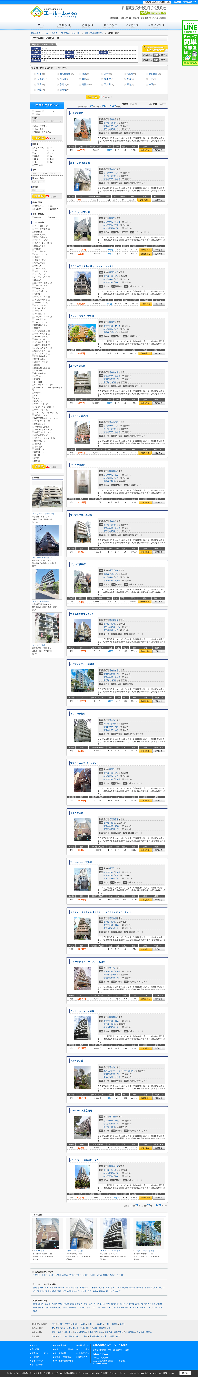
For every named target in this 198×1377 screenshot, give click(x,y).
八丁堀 (154, 1308)
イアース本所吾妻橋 (41, 601)
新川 (108, 1328)
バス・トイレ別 (42, 353)
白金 (63, 1328)
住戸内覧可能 (41, 435)
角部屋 (38, 461)
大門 (152, 79)
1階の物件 (39, 447)
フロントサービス (43, 429)
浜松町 (114, 123)
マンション (49, 111)
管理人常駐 (40, 263)
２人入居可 (40, 251)
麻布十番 (148, 1288)
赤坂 (112, 1288)
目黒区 (92, 1275)
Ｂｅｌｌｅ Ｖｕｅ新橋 (82, 1011)
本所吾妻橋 (67, 74)
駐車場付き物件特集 (63, 1357)
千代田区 (37, 1275)
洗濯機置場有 (41, 336)
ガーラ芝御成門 (78, 465)
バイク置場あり (42, 331)
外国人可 (39, 280)
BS (36, 398)
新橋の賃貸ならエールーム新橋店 (110, 1345)
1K (51, 148)
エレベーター (41, 322)
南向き (38, 458)
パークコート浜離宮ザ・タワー (85, 1160)
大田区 (99, 1275)
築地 (47, 1308)
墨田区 (72, 1275)
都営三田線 (108, 126)
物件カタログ (37, 1365)
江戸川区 (120, 1275)
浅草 (85, 74)
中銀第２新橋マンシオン (82, 614)
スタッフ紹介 (83, 1349)
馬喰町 (72, 1336)
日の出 (117, 1077)
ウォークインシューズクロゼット (47, 388)
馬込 (41, 89)
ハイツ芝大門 (76, 113)
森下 (118, 1336)
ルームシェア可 (42, 285)
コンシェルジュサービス (45, 438)
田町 (47, 1288)
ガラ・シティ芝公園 (80, 163)
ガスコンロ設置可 (43, 283)
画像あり (38, 217)
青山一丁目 (44, 1291)
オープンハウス (42, 277)
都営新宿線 (130, 1332)
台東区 (65, 1275)
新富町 (82, 1308)
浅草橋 (131, 74)
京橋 (114, 1308)
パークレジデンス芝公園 (82, 664)
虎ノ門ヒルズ (85, 1288)
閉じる (185, 1373)
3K (51, 156)
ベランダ (39, 311)
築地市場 (115, 1304)
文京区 (58, 1275)
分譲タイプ (40, 260)
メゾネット (40, 308)
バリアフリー (41, 254)
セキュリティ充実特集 (64, 1349)
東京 (160, 1308)
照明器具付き (41, 325)
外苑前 (53, 1291)
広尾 (107, 1288)
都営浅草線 (108, 173)
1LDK (52, 150)
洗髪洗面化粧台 (42, 368)
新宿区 (51, 1275)
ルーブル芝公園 (78, 366)
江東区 (78, 1275)
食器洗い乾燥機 (42, 345)
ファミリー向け (42, 297)
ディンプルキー (42, 421)
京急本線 (140, 1332)
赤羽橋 (70, 1291)
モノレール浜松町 (126, 1071)
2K (35, 153)
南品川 (75, 1328)
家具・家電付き (42, 334)
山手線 (106, 123)
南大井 (88, 1328)
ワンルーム (39, 148)
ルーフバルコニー (43, 317)
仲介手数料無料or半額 (64, 1361)
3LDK (52, 159)
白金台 (132, 1288)
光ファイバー (41, 404)
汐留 (118, 627)
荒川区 (106, 1275)
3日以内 (37, 209)
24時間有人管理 (42, 427)
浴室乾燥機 (40, 359)
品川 (68, 1288)
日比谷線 (99, 1332)
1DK (36, 150)
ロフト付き (40, 305)
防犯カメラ (40, 424)
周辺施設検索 (83, 1353)
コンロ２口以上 (42, 342)
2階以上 (38, 444)
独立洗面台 (40, 373)
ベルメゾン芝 (76, 1061)
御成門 (117, 282)
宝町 (85, 79)
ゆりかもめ (108, 1077)
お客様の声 (82, 1357)
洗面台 (38, 365)
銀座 (35, 1308)
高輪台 (87, 84)
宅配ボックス (41, 415)
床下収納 (39, 382)
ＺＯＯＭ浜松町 (78, 714)
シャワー (39, 370)
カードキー (40, 274)
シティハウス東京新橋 (81, 1110)
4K (35, 162)
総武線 (149, 1332)
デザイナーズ (41, 240)
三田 (41, 84)
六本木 (102, 1288)
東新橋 (116, 620)
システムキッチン (43, 348)
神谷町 (95, 1288)
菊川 (78, 1336)
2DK (51, 153)
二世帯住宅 (40, 268)
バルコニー (40, 314)
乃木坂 (118, 1288)
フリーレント (41, 271)
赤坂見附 (74, 1288)
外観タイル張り (42, 339)
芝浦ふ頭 (116, 1291)
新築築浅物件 (60, 1345)
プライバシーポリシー (41, 1353)
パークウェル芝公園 (80, 212)
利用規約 (35, 1357)
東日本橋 (155, 74)
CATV (38, 401)
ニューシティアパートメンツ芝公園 (87, 961)
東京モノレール (110, 1071)
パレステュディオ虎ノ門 (42, 558)
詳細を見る (145, 150)
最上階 (38, 455)
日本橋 (64, 79)
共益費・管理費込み (42, 132)
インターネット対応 (44, 407)
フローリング (41, 302)
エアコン (39, 376)
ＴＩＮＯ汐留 (76, 813)
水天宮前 (104, 1336)
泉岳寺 (64, 84)
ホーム (34, 1345)
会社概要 (35, 1349)
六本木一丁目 (159, 1288)
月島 (148, 1308)
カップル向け (41, 291)
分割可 (38, 257)
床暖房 (38, 379)
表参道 (125, 1288)
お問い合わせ (83, 1345)
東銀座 (108, 79)
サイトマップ (37, 1361)
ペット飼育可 (41, 226)
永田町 (136, 1308)
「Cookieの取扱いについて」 (147, 1373)
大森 (65, 1336)
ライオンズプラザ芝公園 (82, 316)
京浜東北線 (68, 1332)
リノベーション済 (43, 243)
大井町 (85, 1336)
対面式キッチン (42, 351)
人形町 (42, 79)
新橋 (130, 79)
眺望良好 (39, 266)
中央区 (44, 1275)
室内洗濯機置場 (42, 300)
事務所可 (39, 249)
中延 (152, 84)
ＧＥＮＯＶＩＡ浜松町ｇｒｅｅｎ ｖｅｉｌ (92, 266)
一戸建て (38, 114)
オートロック (41, 410)
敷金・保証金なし (41, 126)
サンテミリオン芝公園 (81, 515)
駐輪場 (38, 328)
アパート (38, 111)
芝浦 (57, 1328)
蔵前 (108, 74)
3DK (36, 159)
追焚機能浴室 (41, 356)
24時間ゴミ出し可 (43, 432)
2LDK (36, 156)
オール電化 (40, 319)
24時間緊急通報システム (46, 418)
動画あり (54, 217)
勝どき (41, 1308)
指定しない (39, 206)
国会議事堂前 (55, 1308)
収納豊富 (39, 393)
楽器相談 (39, 232)
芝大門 (116, 272)
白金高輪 (139, 1288)
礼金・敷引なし (40, 129)
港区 (111, 119)
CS (36, 395)
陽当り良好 (40, 234)
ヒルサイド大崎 (39, 645)
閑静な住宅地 (41, 237)
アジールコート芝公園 (81, 862)
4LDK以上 (38, 165)
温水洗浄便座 (41, 362)
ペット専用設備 (42, 229)
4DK (51, 162)
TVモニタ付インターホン (46, 413)
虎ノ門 (36, 1291)
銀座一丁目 (73, 1308)
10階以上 (39, 449)
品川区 (85, 1275)
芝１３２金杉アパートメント (84, 763)
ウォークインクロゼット (45, 385)
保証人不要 (40, 246)
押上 (41, 74)
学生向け (39, 288)
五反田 (109, 84)
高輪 (95, 1328)
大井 (69, 1328)
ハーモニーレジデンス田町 (43, 514)
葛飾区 (113, 1275)
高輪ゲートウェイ (57, 1288)
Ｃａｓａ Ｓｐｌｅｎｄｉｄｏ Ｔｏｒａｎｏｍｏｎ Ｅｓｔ (100, 912)
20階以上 (39, 452)
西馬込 (64, 89)
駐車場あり (40, 441)
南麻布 (102, 1328)
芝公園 (117, 179)
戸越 (130, 84)
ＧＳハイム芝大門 (79, 416)
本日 (52, 206)
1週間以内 (54, 209)
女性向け (39, 294)
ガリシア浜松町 (78, 564)
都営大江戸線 (109, 129)
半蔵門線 (108, 1332)
